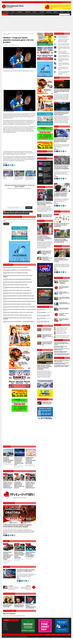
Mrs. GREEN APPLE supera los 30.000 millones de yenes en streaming (16, 287)
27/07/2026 (17, 559)
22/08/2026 (5, 271)
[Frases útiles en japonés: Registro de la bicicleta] (56, 309)
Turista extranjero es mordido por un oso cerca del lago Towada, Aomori (17, 270)
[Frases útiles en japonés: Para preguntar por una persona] (56, 287)
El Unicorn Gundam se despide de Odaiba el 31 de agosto (8, 459)
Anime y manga (10, 464)
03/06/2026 (57, 262)
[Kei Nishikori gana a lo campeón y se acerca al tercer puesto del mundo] (30, 173)
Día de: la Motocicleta (41, 318)
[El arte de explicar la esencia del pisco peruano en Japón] (62, 252)
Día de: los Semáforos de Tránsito (43, 315)
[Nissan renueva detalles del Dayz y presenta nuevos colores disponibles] (19, 547)
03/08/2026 (6, 560)
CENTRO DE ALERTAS (42, 158)
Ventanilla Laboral (59, 357)
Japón (12, 12)
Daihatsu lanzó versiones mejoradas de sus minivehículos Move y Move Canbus (8, 555)
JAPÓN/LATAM (40, 220)
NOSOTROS (4, 2)
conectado (13, 615)
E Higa (11, 45)
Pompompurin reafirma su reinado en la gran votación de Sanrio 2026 (31, 460)
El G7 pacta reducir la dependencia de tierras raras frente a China (19, 605)
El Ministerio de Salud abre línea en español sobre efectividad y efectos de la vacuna (61, 343)
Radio (68, 12)
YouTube (68, 634)
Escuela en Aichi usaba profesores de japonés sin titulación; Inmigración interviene (19, 301)
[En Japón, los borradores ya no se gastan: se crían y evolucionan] (62, 218)
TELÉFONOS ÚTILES (58, 340)
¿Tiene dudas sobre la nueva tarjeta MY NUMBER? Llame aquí (61, 349)
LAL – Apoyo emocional (43, 399)
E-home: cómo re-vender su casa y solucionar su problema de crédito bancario (8, 484)
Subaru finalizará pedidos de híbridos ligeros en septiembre (30, 554)
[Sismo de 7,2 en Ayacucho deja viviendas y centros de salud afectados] (45, 195)
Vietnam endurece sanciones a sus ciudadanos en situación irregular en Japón (18, 321)
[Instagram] (64, 2)
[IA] (9, 573)
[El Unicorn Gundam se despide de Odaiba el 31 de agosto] (8, 452)
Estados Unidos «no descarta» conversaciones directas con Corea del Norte (31, 606)
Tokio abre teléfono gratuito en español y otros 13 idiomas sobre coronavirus (62, 354)
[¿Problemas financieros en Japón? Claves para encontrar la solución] (19, 477)
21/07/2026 (28, 557)
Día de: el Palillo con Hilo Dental (43, 321)
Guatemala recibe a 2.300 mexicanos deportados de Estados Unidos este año (47, 215)
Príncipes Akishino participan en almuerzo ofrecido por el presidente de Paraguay (44, 238)
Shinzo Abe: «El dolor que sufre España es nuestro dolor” (7, 605)
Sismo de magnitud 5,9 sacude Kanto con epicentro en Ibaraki (15, 267)
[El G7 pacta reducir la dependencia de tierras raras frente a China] (19, 600)
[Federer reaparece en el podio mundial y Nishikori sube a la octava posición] (19, 173)
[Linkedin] (66, 2)
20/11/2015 (6, 45)
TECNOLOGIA (6, 566)
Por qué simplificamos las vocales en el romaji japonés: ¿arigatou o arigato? (61, 366)
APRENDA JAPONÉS (58, 277)
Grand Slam (14, 211)
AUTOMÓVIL (6, 541)
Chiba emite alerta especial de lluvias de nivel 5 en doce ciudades (47, 181)
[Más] (33, 532)
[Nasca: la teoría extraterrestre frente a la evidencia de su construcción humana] (39, 258)
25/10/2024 (44, 338)
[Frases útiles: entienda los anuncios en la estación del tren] (56, 298)
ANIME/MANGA (7, 446)
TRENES (39, 349)
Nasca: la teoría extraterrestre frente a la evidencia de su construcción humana (47, 259)
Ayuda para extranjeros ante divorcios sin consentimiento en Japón (61, 363)
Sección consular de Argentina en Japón (62, 335)
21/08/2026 (5, 305)
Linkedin (58, 634)
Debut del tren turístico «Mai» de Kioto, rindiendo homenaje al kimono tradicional (44, 367)
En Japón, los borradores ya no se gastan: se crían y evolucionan (61, 225)
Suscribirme (6, 223)
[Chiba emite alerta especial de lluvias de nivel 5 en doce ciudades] (40, 181)
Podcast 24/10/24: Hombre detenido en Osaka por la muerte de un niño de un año (47, 343)
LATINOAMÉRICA (41, 186)
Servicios (34, 12)
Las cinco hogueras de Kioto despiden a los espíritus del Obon (61, 91)
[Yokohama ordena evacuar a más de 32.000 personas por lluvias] (40, 163)
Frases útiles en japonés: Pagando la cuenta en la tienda (64, 319)
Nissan (19, 560)
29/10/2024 (44, 331)
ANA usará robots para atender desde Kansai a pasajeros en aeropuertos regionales (19, 309)
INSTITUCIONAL (27, 2)
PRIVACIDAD (15, 2)
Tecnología (48, 12)
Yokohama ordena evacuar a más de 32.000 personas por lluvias (15, 272)
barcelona (8, 211)
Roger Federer (19, 213)
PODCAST (40, 325)
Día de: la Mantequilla (41, 312)
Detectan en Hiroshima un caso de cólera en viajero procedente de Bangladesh (61, 167)
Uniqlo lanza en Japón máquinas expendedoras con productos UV (61, 241)
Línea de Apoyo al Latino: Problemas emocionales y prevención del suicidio (47, 402)
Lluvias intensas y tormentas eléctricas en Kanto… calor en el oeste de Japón (18, 312)
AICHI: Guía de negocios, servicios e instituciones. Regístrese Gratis (61, 352)
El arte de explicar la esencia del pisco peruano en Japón (61, 260)
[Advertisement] (36, 23)
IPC (9, 528)
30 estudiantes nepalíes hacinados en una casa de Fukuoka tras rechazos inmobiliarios (17, 318)
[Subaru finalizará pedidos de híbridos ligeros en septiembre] (31, 547)
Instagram (53, 634)
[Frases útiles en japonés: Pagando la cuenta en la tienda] (56, 320)
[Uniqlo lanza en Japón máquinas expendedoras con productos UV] (62, 233)
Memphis (5, 213)
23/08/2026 (5, 268)
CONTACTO (10, 2)
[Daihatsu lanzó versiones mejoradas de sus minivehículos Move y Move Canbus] (8, 547)
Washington (26, 213)
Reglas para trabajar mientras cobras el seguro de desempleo (62, 361)
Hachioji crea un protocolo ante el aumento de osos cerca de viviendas (17, 290)
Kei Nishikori (20, 211)
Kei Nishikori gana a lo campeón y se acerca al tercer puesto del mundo (29, 177)
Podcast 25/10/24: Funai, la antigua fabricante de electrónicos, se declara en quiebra (47, 336)
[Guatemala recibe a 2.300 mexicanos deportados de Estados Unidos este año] (39, 215)
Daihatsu (8, 561)
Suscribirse (29, 207)
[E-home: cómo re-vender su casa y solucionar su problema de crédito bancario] (8, 477)
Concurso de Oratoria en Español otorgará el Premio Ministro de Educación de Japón (17, 525)
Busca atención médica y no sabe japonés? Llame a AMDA (60, 347)
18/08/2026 (6, 528)
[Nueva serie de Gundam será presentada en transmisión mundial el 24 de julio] (19, 452)
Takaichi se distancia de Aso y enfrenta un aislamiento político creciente (17, 315)
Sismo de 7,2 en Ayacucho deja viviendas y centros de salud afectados (44, 203)
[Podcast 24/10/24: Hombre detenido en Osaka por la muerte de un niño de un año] (39, 343)
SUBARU (30, 558)
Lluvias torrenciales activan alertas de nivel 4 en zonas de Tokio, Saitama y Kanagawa (17, 276)
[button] (19, 57)
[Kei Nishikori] (19, 67)
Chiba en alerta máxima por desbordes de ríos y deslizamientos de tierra (47, 175)
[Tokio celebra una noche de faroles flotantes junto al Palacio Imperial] (62, 106)
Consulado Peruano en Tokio (61, 333)
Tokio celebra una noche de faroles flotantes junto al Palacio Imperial (61, 113)
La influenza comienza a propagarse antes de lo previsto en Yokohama (60, 194)
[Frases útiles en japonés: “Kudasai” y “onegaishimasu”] (56, 314)
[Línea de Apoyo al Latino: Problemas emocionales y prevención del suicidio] (39, 403)
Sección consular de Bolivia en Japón (62, 337)
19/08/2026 (57, 197)
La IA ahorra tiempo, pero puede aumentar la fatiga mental (26, 570)
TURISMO (56, 77)
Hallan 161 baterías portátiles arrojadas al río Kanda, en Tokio (15, 284)
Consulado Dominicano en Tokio (61, 329)
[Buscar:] (64, 14)
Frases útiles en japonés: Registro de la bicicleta (64, 308)
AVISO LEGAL (21, 2)
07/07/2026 (28, 464)
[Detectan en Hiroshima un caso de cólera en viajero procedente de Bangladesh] (62, 160)
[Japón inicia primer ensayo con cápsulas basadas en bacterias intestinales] (62, 133)
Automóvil (41, 12)
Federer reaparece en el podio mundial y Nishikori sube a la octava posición (18, 177)
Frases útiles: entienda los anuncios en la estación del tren (64, 298)
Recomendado (25, 528)
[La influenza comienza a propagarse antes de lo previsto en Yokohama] (62, 187)
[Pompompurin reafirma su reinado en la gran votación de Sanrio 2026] (31, 452)
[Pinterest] (68, 2)
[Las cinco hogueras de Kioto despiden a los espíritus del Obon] (62, 84)
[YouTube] (70, 2)
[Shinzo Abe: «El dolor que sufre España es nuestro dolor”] (8, 600)
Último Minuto (6, 12)
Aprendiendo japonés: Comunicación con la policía (64, 303)
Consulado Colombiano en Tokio (61, 327)
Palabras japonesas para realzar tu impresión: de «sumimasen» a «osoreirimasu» (64, 282)
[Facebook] (62, 2)
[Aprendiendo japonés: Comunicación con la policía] (56, 303)
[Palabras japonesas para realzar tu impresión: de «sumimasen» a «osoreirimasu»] (56, 281)
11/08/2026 (6, 463)
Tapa (17, 45)
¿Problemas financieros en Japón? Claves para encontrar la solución (19, 484)
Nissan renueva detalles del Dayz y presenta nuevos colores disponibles (19, 554)
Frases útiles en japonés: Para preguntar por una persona (64, 287)
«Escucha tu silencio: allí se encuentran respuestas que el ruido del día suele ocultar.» (44, 300)
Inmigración (27, 12)
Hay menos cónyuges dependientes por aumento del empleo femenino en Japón (18, 295)
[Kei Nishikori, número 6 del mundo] (8, 173)
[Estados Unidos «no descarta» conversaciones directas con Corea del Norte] (31, 600)
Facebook (48, 634)
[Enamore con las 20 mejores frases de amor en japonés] (56, 293)
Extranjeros (19, 12)
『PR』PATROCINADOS (8, 471)
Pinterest (63, 634)
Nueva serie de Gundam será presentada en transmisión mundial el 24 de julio (18, 461)
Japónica (55, 12)
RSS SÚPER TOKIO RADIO (43, 306)
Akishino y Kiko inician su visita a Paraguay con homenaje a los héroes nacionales (47, 252)
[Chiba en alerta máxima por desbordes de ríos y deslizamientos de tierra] (40, 174)
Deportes (15, 45)
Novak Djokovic (12, 213)
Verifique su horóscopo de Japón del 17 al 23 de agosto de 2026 (44, 274)
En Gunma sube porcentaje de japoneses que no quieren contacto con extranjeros (19, 306)
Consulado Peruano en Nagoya (61, 332)
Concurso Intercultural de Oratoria (17, 528)
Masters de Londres (28, 211)
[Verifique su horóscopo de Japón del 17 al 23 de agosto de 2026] (45, 268)
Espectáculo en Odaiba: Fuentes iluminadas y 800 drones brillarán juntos (17, 279)
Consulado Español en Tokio (61, 330)
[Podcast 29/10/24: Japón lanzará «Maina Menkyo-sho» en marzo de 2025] (39, 329)
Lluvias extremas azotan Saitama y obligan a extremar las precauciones (17, 304)
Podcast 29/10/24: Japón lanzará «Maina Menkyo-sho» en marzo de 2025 (47, 329)
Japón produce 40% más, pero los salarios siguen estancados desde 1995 (17, 293)
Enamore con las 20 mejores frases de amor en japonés (64, 292)
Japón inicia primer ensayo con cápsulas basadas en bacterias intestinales (17, 282)
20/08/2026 (57, 170)
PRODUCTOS (57, 211)
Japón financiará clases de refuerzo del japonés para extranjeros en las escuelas (18, 298)
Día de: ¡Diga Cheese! (41, 309)
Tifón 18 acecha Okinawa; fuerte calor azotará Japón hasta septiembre (64, 72)
